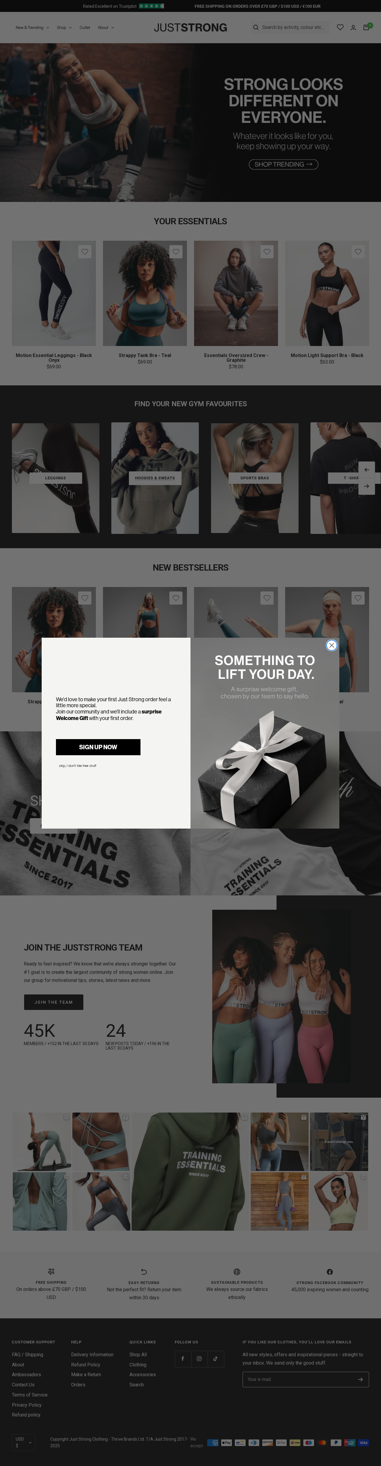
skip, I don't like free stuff (77, 766)
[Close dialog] (332, 645)
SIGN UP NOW (98, 747)
